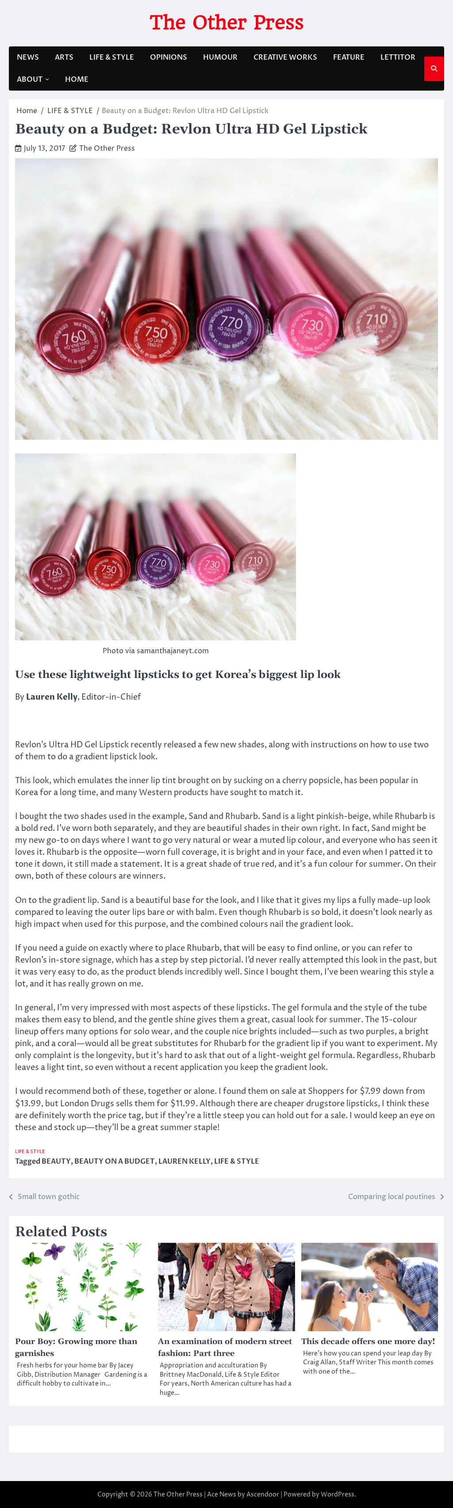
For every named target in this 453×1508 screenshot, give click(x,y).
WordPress (337, 1494)
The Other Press (227, 22)
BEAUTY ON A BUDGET (114, 1161)
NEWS (28, 57)
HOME (76, 79)
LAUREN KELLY (184, 1161)
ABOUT (29, 79)
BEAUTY (56, 1161)
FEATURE (349, 57)
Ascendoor (262, 1494)
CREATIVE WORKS (285, 57)
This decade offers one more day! (368, 1342)
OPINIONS (168, 57)
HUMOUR (220, 57)
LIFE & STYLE (111, 57)
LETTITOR (397, 57)
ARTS (64, 57)
